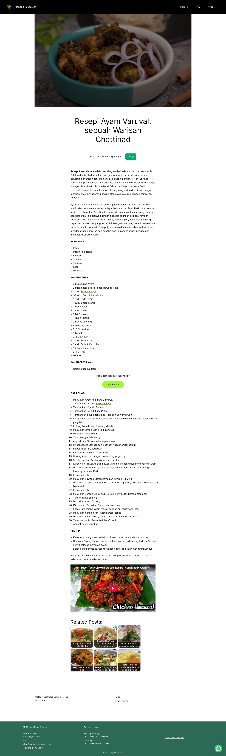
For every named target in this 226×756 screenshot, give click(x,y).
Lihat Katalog (113, 384)
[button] (218, 748)
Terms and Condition (174, 737)
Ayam (118, 701)
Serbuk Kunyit (88, 291)
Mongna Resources (25, 6)
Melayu (131, 157)
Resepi (65, 697)
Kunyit (125, 701)
